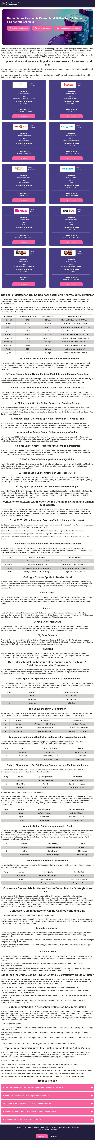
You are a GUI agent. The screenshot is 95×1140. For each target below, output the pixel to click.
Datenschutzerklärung (24, 1127)
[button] (91, 853)
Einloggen (54, 1136)
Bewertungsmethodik (41, 1127)
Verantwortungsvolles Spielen (60, 1127)
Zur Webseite (24, 116)
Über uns (75, 1127)
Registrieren (41, 1136)
